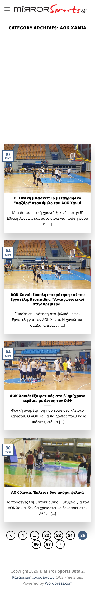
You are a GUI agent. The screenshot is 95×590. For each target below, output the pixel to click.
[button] (7, 9)
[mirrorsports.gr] (50, 9)
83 (58, 535)
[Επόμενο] (60, 544)
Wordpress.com (59, 583)
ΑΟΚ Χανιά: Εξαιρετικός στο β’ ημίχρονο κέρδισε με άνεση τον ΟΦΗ (47, 398)
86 (36, 544)
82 (46, 535)
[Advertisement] (47, 93)
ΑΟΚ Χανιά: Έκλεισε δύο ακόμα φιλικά (47, 492)
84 (70, 535)
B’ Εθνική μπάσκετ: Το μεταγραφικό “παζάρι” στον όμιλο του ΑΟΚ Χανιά (47, 200)
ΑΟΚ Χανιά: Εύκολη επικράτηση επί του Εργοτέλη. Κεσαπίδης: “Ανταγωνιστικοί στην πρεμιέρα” (48, 299)
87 (48, 544)
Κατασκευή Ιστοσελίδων (33, 577)
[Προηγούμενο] (10, 535)
